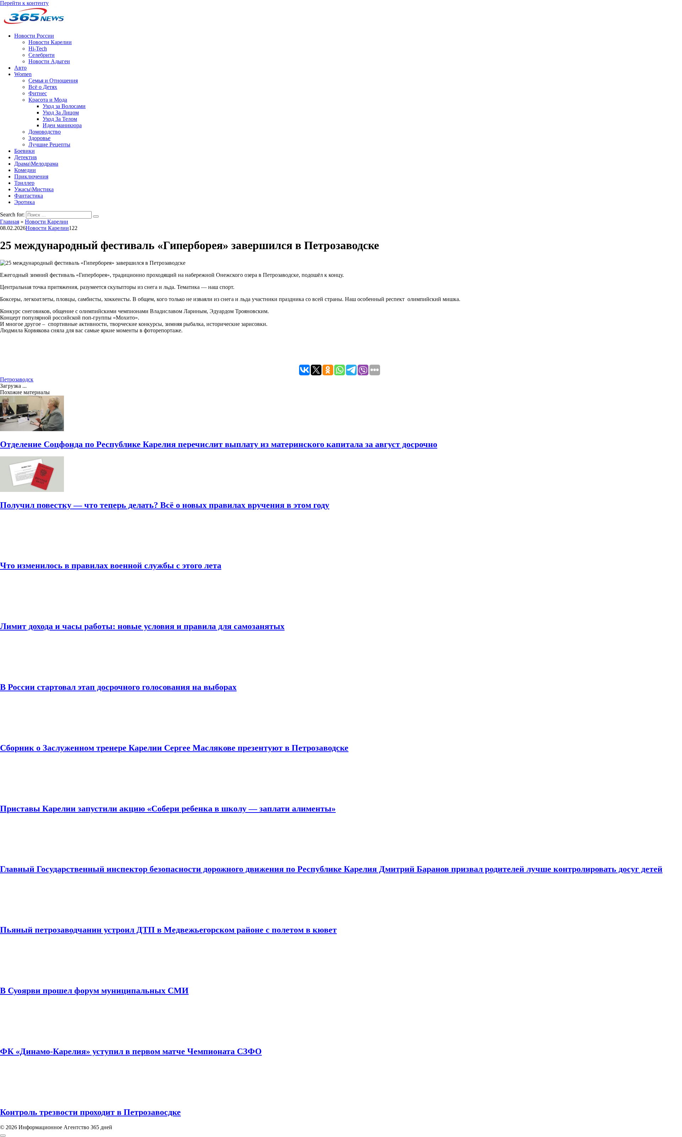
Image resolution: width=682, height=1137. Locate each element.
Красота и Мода (47, 100)
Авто (20, 68)
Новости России (34, 36)
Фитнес (37, 93)
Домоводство (44, 132)
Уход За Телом (60, 119)
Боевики (24, 151)
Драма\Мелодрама (36, 164)
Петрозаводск (16, 379)
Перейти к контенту (24, 3)
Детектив (25, 157)
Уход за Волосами (64, 106)
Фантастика (28, 196)
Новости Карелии (50, 42)
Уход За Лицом (61, 112)
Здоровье (39, 138)
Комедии (25, 170)
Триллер (24, 183)
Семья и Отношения (53, 80)
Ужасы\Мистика (34, 189)
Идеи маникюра (62, 125)
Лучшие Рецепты (49, 144)
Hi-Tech (37, 48)
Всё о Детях (42, 87)
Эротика (24, 202)
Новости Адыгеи (49, 61)
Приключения (31, 176)
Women (23, 74)
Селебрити (41, 55)
